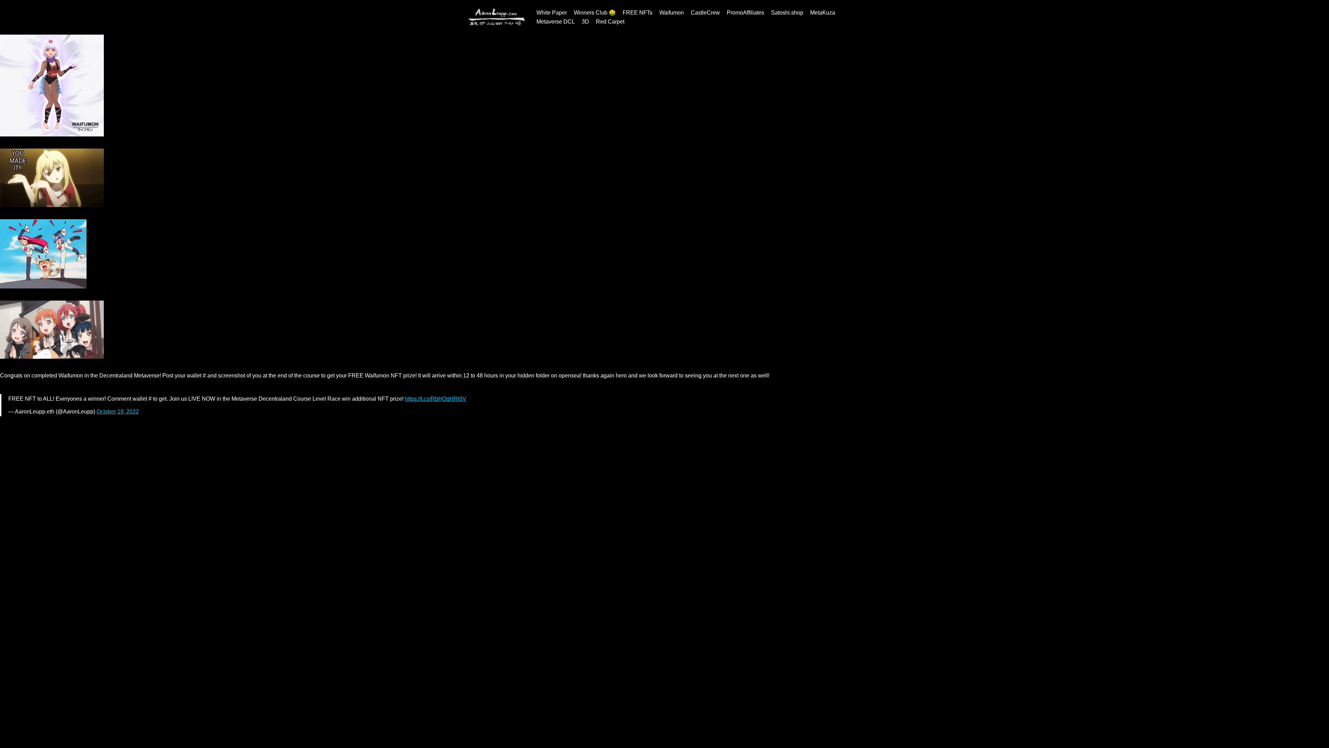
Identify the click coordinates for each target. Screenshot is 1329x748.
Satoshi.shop (787, 13)
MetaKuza (822, 13)
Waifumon (671, 13)
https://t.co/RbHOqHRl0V (435, 399)
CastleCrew (705, 13)
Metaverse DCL (555, 22)
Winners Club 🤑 (595, 13)
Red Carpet (610, 22)
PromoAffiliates (745, 13)
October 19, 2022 (118, 412)
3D (585, 22)
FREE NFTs (637, 13)
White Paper (551, 13)
